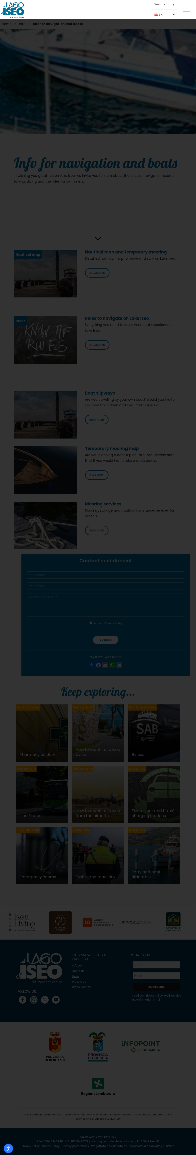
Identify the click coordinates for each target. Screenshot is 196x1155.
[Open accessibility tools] (8, 1148)
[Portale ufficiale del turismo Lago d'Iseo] (12, 9)
